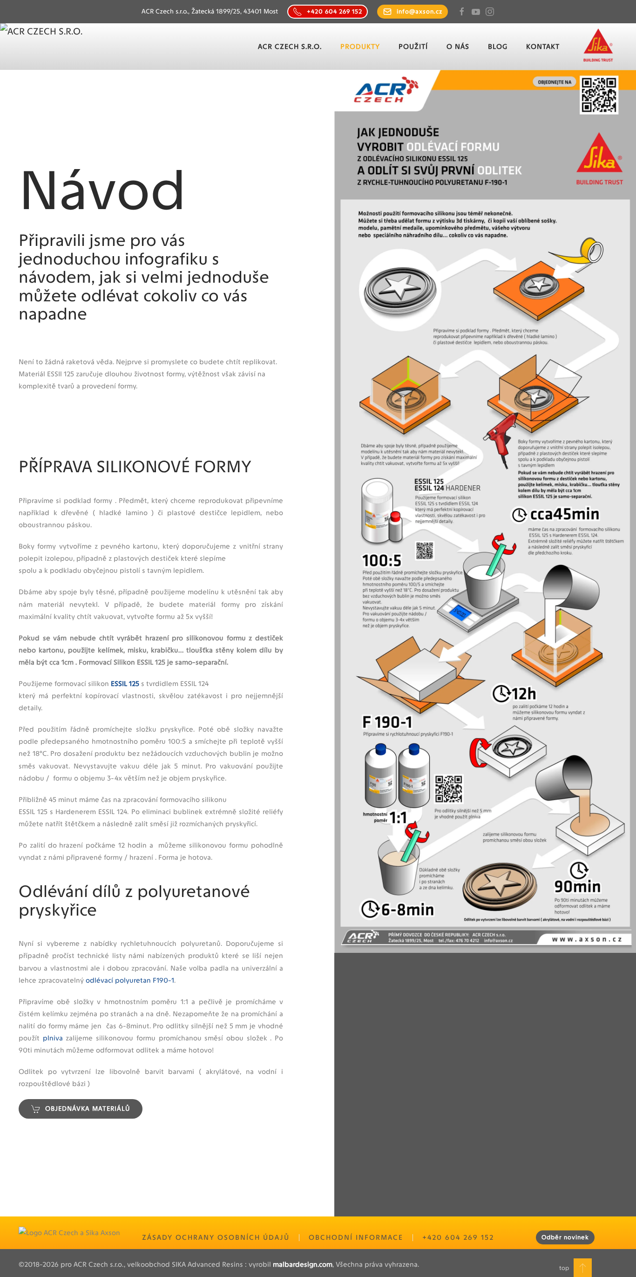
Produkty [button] (360, 46)
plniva (53, 1038)
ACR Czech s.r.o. (290, 46)
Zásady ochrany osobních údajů (216, 1237)
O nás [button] (458, 46)
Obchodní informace (356, 1237)
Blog (497, 46)
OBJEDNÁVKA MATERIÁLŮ (87, 1109)
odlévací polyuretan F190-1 (130, 980)
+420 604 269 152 (334, 11)
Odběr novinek (565, 1237)
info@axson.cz (419, 11)
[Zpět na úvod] (56, 46)
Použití (413, 46)
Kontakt (543, 46)
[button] (583, 1267)
